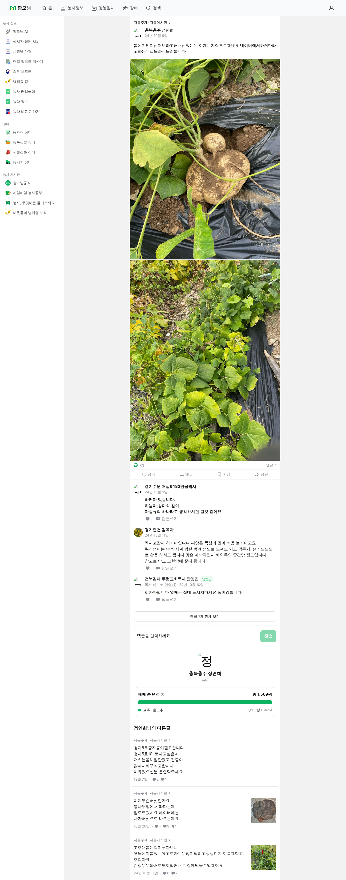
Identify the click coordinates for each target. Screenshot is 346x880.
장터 (134, 7)
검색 (157, 7)
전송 (268, 636)
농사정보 (76, 7)
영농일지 (107, 7)
